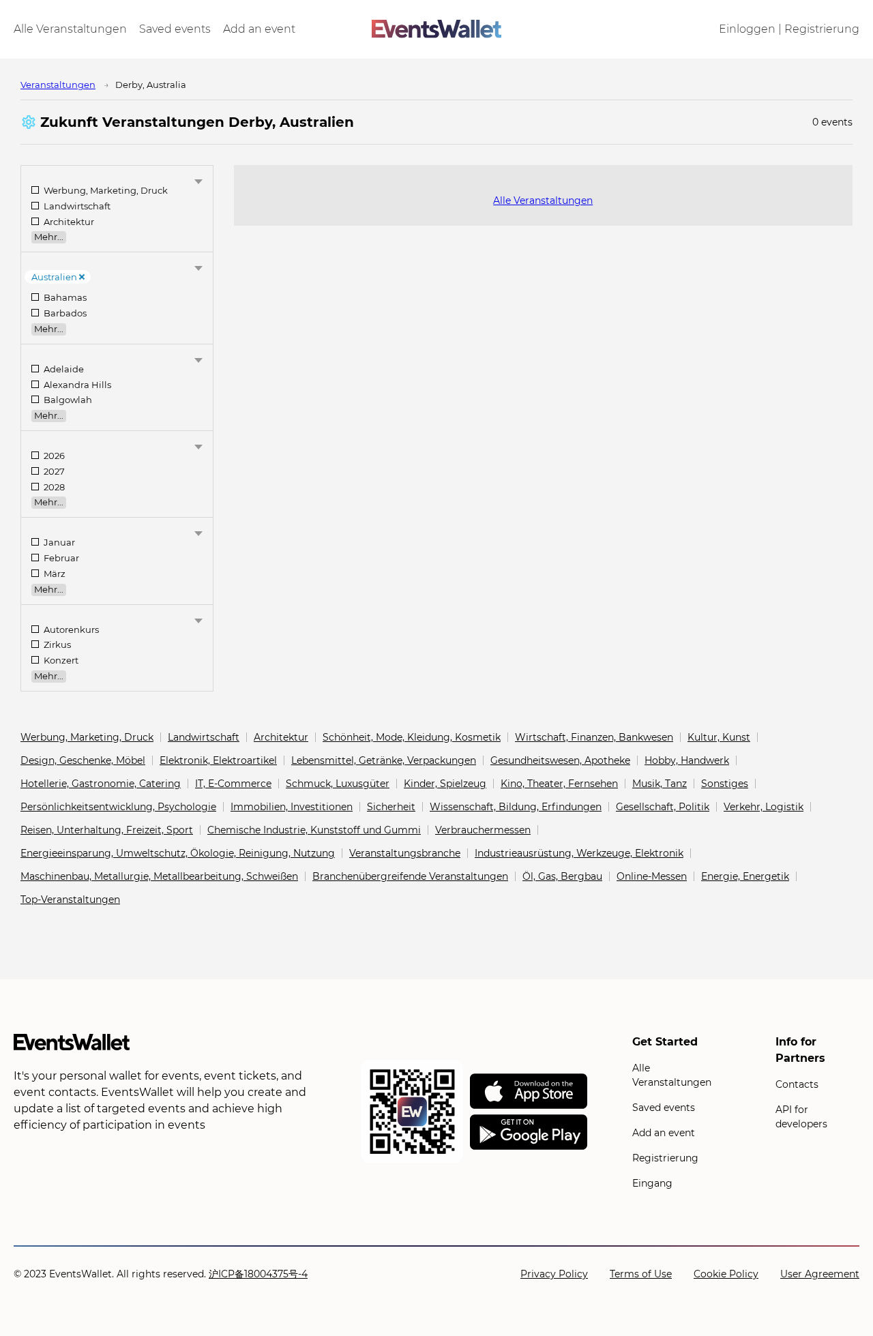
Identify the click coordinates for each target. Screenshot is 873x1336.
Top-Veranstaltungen (70, 899)
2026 (53, 455)
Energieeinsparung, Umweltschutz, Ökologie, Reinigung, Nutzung (177, 853)
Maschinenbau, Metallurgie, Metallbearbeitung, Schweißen (159, 876)
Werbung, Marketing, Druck (105, 190)
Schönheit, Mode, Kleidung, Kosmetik (412, 737)
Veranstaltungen (57, 84)
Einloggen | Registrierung (789, 29)
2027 (53, 471)
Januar (58, 542)
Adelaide (63, 369)
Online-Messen (652, 876)
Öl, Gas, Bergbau (562, 876)
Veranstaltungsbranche (404, 853)
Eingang (652, 1183)
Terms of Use (641, 1274)
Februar (60, 558)
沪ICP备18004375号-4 (258, 1274)
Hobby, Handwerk (687, 760)
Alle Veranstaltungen (70, 29)
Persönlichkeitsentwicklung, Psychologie (118, 807)
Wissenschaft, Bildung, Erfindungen (516, 807)
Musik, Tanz (659, 783)
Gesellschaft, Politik (662, 807)
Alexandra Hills (76, 385)
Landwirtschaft (76, 206)
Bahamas (64, 297)
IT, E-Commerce (233, 783)
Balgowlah (67, 400)
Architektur (68, 222)
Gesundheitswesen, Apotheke (560, 760)
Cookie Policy (726, 1274)
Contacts (796, 1084)
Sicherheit (391, 807)
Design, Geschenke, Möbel (82, 760)
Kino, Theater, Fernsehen (559, 783)
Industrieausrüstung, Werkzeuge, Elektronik (579, 853)
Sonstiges (724, 783)
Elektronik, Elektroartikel (218, 760)
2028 (53, 487)
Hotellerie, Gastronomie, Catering (100, 783)
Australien (54, 276)
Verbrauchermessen (483, 830)
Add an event (259, 29)
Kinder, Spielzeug (445, 783)
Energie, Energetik (745, 876)
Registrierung (665, 1158)
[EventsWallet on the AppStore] (528, 1091)
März (53, 573)
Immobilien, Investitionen (292, 807)
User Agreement (819, 1274)
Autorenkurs (70, 629)
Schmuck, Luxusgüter (337, 783)
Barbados (64, 313)
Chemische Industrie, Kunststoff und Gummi (314, 830)
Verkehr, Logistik (763, 807)
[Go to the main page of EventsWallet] (436, 30)
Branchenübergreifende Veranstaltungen (410, 876)
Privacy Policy (554, 1274)
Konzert (60, 660)
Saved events (175, 29)
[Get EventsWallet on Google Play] (528, 1132)
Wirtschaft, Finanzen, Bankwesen (594, 737)
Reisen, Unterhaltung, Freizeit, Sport (106, 830)
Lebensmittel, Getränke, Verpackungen (383, 760)
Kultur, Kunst (718, 737)
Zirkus (56, 644)
